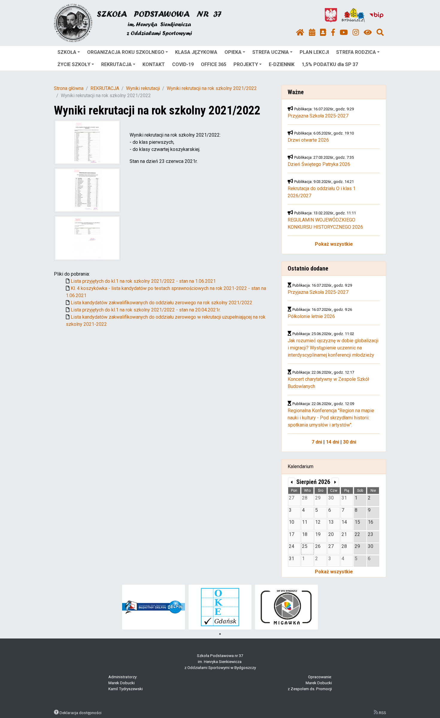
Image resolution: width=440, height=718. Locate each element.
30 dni (349, 442)
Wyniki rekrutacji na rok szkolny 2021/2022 (212, 88)
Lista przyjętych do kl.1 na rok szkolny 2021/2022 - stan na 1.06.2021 (143, 281)
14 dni (332, 442)
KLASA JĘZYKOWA (196, 52)
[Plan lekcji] (312, 32)
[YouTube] (343, 32)
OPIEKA (233, 52)
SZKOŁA (66, 52)
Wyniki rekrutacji (143, 88)
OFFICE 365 (213, 64)
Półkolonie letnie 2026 (311, 316)
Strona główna (69, 88)
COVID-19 (183, 64)
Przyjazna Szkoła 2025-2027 (318, 116)
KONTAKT (153, 64)
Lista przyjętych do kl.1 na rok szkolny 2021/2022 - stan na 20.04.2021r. (146, 310)
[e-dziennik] (323, 32)
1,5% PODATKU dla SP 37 (330, 64)
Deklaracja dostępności (80, 712)
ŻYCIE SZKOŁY (73, 64)
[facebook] (333, 32)
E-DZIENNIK (282, 64)
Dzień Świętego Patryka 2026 (319, 164)
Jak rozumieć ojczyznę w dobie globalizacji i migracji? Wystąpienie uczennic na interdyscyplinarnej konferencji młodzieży (333, 348)
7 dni (317, 442)
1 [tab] (220, 634)
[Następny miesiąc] (335, 482)
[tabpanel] (153, 607)
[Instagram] (355, 32)
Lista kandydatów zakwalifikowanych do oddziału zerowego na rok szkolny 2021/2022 (161, 302)
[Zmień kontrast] (367, 32)
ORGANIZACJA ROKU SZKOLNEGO (125, 52)
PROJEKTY (245, 64)
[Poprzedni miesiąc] (291, 482)
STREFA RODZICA (356, 52)
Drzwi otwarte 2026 (308, 140)
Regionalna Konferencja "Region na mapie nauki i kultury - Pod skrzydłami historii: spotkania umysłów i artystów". (331, 418)
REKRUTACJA (116, 64)
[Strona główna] (300, 32)
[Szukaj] (380, 32)
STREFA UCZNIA (270, 52)
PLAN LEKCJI (314, 52)
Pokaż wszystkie (334, 244)
